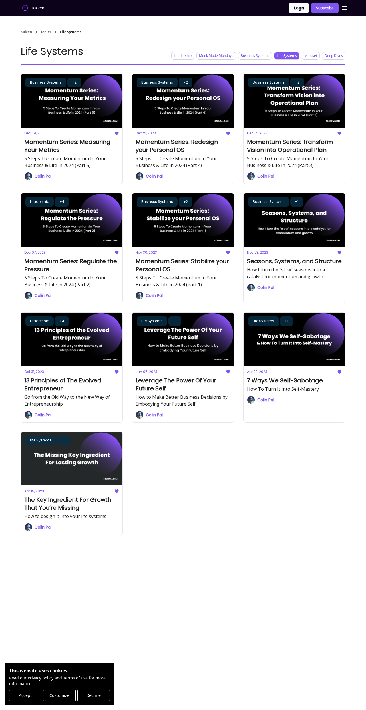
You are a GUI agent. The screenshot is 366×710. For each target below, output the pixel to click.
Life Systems (287, 55)
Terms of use (75, 678)
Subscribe (325, 8)
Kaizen (26, 32)
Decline (93, 695)
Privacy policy (40, 678)
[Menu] (344, 7)
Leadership (183, 55)
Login (299, 8)
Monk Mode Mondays (216, 55)
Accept (25, 695)
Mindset (310, 55)
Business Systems (255, 55)
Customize (59, 695)
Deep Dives (334, 55)
